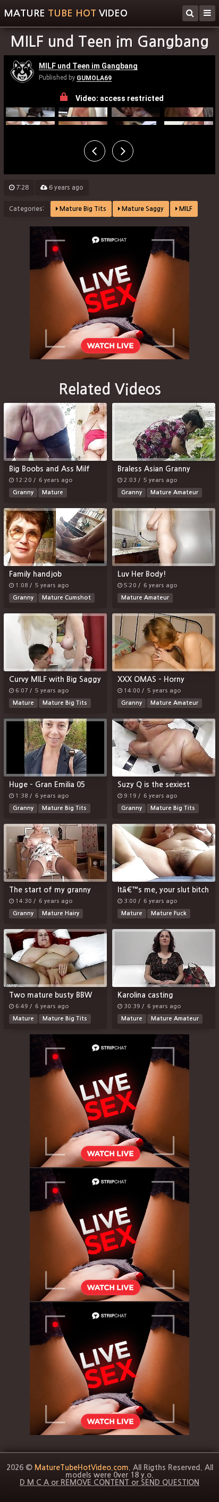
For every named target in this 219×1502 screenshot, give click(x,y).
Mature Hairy (60, 913)
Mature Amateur (174, 492)
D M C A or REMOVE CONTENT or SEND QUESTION (109, 1482)
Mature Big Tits (82, 209)
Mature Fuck (169, 913)
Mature (52, 492)
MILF (185, 209)
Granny (23, 492)
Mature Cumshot (66, 598)
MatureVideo (66, 13)
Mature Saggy (142, 209)
